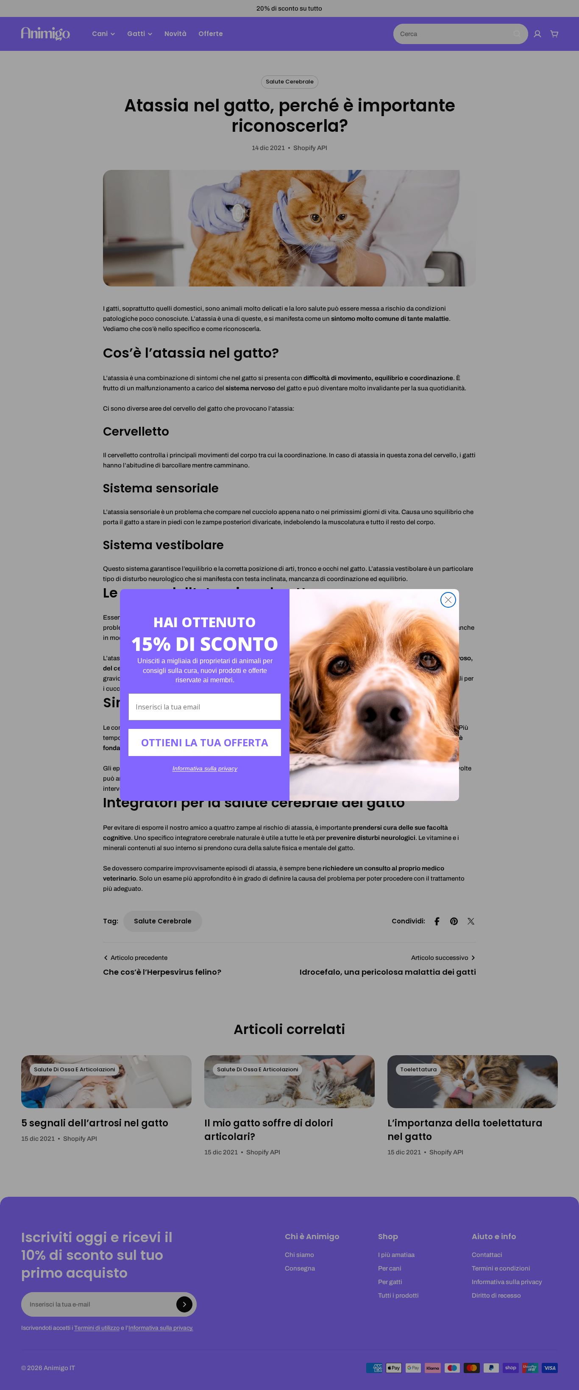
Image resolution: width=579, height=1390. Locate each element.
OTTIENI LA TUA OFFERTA (204, 742)
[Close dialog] (448, 599)
